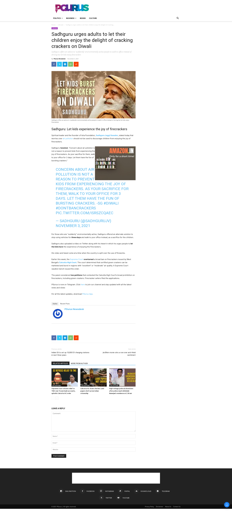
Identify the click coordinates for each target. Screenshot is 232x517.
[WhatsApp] (70, 64)
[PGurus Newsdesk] (58, 314)
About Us (168, 507)
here (83, 284)
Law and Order (56, 385)
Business (70, 18)
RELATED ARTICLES (60, 363)
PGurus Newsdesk (59, 59)
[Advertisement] (137, 8)
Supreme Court (76, 259)
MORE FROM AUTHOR (79, 363)
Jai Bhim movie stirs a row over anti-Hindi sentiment (119, 353)
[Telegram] (65, 64)
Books (83, 18)
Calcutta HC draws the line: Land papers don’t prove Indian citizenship (92, 391)
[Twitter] (59, 64)
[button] (178, 18)
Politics (57, 18)
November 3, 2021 (73, 225)
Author (55, 304)
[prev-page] (52, 398)
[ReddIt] (76, 64)
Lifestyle (60, 25)
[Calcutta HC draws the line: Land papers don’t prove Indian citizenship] (93, 377)
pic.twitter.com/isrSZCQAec (84, 213)
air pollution (68, 138)
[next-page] (56, 398)
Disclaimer (159, 507)
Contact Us (177, 507)
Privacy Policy (149, 507)
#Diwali (111, 203)
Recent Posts (65, 304)
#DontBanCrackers (76, 208)
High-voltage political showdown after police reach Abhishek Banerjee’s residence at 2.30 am (121, 391)
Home (53, 25)
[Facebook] (53, 64)
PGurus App (87, 294)
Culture (93, 18)
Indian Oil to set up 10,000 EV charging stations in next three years (70, 353)
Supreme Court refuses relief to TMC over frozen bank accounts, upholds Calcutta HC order (63, 391)
